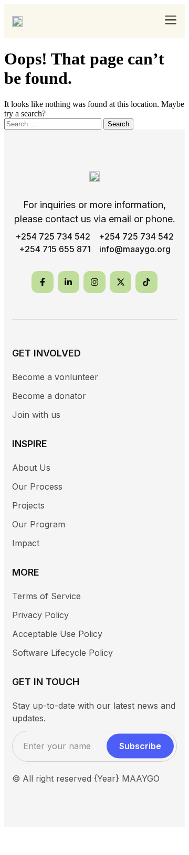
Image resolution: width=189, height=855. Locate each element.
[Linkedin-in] (69, 282)
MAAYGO (141, 778)
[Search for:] (53, 123)
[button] (171, 20)
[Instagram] (94, 282)
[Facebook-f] (43, 282)
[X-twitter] (121, 282)
